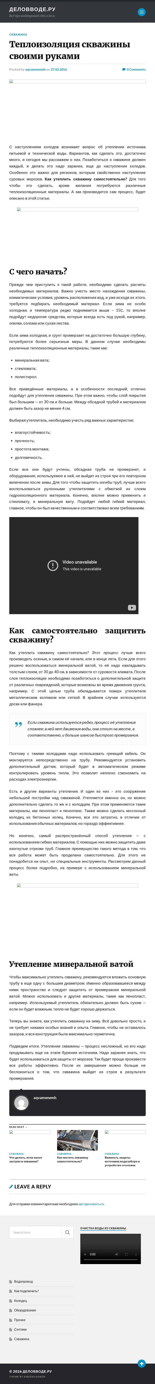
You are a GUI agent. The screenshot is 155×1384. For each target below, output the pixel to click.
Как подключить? (26, 1291)
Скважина (18, 34)
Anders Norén (34, 1376)
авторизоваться (91, 1204)
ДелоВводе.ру (32, 9)
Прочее (19, 1320)
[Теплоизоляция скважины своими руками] (77, 107)
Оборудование (25, 1310)
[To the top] (142, 1364)
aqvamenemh (35, 69)
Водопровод (23, 1281)
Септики (20, 1329)
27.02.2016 (59, 69)
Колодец (20, 1301)
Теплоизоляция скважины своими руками (69, 50)
